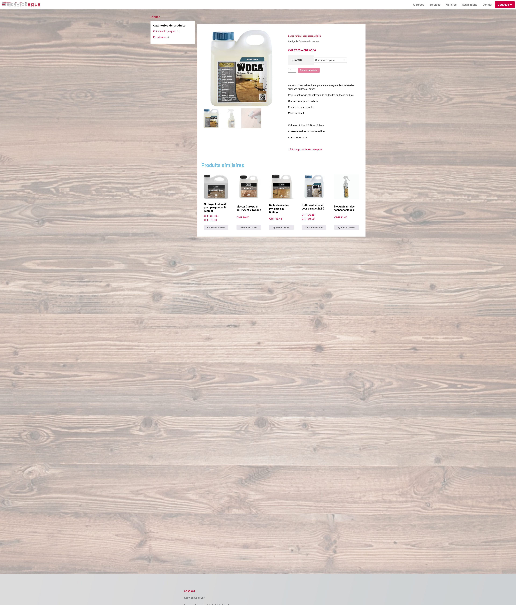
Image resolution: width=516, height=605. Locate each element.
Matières (451, 4)
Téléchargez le (305, 149)
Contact (487, 4)
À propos (418, 4)
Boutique (503, 4)
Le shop (155, 17)
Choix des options (216, 227)
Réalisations (469, 4)
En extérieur (159, 37)
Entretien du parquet (164, 31)
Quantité (296, 59)
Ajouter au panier (309, 70)
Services (435, 4)
